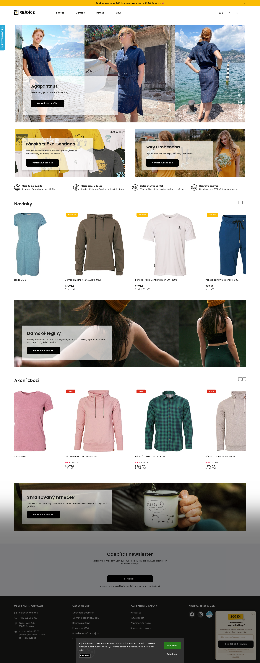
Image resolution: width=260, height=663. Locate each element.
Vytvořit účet (137, 617)
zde (81, 650)
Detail (57, 287)
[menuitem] (61, 13)
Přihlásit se (130, 578)
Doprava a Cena (81, 623)
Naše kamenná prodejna (85, 633)
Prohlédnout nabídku (47, 103)
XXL (72, 289)
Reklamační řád (80, 628)
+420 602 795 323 (28, 617)
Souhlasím (172, 645)
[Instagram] (200, 614)
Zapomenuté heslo (141, 623)
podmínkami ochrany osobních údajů (143, 586)
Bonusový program (141, 628)
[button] (20, 74)
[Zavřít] (253, 612)
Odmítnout (172, 654)
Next (244, 202)
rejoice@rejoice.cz (28, 612)
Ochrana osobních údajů (85, 617)
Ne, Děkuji (235, 656)
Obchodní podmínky (83, 612)
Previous (240, 202)
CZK (221, 13)
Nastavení (85, 655)
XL (144, 289)
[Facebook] (192, 614)
